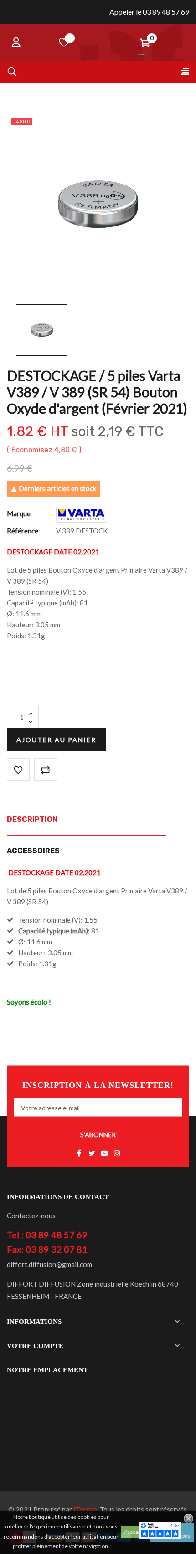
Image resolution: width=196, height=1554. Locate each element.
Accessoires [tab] (33, 850)
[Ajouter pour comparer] (45, 769)
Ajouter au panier (56, 740)
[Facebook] (78, 1153)
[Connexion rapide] (16, 42)
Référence (22, 531)
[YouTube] (104, 1153)
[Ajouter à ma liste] (18, 769)
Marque (19, 513)
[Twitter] (91, 1153)
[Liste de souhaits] (64, 42)
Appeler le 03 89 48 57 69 (149, 11)
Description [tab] (32, 819)
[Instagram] (117, 1153)
